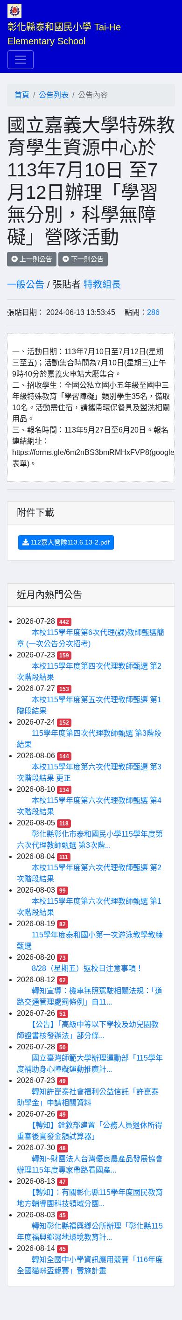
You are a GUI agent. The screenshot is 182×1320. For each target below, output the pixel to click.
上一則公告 (35, 259)
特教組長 (102, 284)
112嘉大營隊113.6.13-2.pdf (69, 542)
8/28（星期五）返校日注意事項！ (87, 968)
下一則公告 (86, 259)
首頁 (21, 95)
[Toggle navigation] (20, 59)
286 (153, 312)
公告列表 (54, 95)
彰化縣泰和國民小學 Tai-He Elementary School (65, 34)
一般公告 (25, 284)
